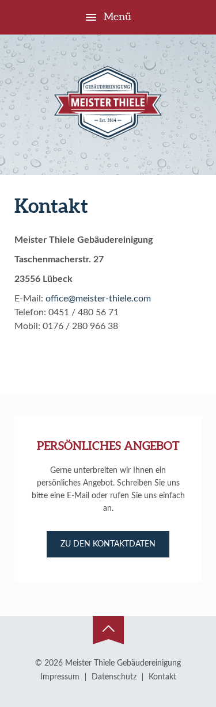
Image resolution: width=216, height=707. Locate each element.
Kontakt (162, 677)
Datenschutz (114, 677)
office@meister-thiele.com (98, 298)
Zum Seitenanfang (108, 630)
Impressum (59, 677)
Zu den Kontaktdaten (108, 544)
